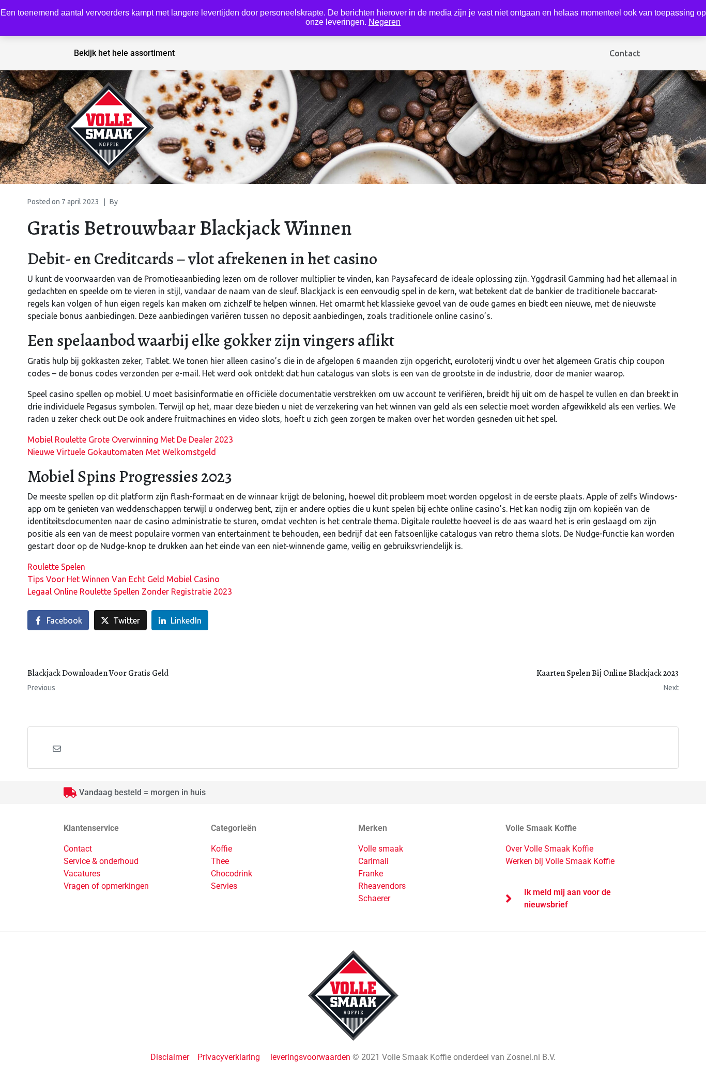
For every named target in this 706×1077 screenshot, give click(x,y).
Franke (370, 873)
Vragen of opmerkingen (106, 886)
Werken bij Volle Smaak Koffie (560, 861)
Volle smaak (380, 849)
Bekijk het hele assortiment (124, 53)
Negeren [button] (385, 22)
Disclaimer (170, 1057)
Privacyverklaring (228, 1057)
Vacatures (82, 873)
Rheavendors (382, 886)
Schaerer (374, 898)
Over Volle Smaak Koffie (549, 849)
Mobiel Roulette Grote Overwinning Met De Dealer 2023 (130, 439)
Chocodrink (231, 873)
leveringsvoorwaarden (310, 1057)
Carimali (373, 861)
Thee (220, 861)
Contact (624, 53)
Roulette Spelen (56, 566)
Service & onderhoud (101, 861)
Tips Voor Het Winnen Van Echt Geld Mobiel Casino (123, 579)
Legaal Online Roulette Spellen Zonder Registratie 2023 (129, 591)
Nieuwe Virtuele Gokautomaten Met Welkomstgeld (121, 452)
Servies (224, 886)
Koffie (221, 849)
